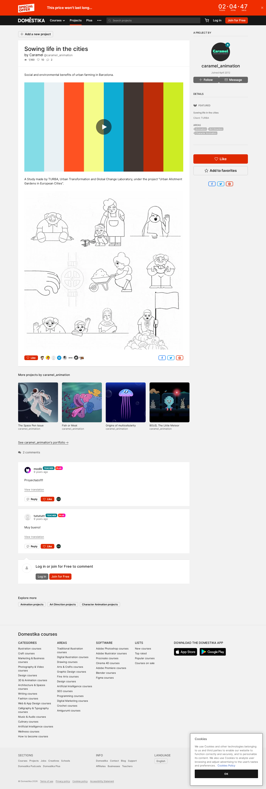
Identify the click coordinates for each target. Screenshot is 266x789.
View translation (34, 489)
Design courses (27, 675)
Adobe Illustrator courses (111, 653)
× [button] (262, 7)
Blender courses (106, 672)
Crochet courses (67, 705)
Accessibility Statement (102, 781)
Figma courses (105, 677)
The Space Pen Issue (31, 425)
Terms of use (46, 781)
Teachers (127, 766)
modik (38, 469)
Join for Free (60, 576)
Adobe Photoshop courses (112, 648)
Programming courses (70, 695)
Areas (62, 643)
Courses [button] (56, 20)
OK (226, 773)
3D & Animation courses (32, 680)
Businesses (114, 766)
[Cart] (207, 20)
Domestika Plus (51, 766)
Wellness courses (28, 731)
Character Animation (206, 133)
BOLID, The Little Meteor (164, 425)
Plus (89, 20)
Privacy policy (63, 781)
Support (132, 760)
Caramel (51, 55)
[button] (99, 20)
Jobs (43, 760)
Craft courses (26, 653)
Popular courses (145, 658)
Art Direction (216, 129)
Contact (114, 760)
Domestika (102, 760)
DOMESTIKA (31, 20)
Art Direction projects (63, 604)
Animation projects (31, 604)
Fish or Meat (69, 425)
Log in (217, 20)
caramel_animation (56, 375)
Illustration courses (29, 648)
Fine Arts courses (68, 676)
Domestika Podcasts (29, 766)
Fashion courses (28, 698)
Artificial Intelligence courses (35, 726)
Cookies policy (80, 781)
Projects (76, 20)
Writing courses (27, 693)
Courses (22, 760)
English (161, 761)
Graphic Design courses (71, 671)
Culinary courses (28, 721)
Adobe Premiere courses (111, 667)
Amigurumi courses (68, 710)
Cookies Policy (226, 765)
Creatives (53, 760)
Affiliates (101, 766)
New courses (143, 648)
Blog (123, 760)
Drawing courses (67, 661)
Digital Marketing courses (72, 700)
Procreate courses (107, 658)
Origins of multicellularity (121, 425)
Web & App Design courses (34, 703)
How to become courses (33, 736)
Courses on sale (145, 663)
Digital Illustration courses (72, 657)
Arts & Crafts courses (70, 666)
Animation (201, 129)
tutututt (39, 516)
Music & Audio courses (32, 716)
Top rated (141, 653)
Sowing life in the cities (205, 112)
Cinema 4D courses (108, 663)
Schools (65, 760)
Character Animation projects (100, 604)
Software (104, 643)
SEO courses (65, 691)
